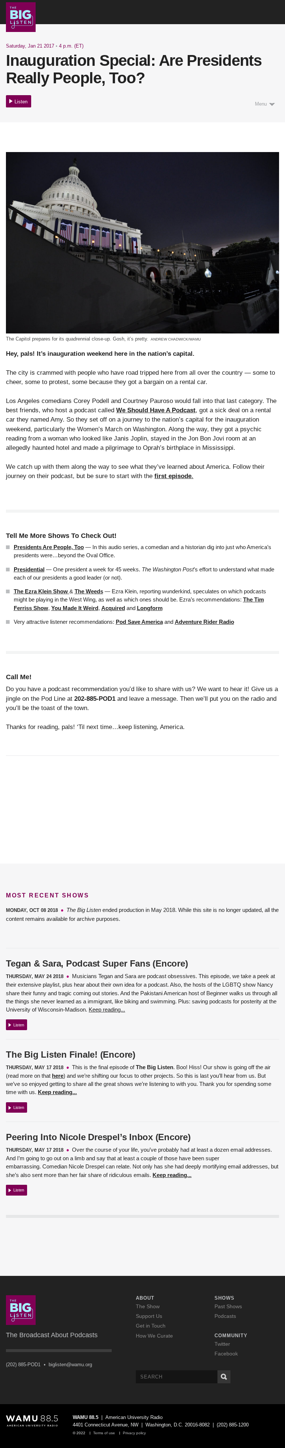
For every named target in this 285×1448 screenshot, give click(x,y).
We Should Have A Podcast (156, 410)
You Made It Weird (74, 608)
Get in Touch (151, 1326)
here (57, 1076)
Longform (150, 608)
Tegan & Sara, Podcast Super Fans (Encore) (97, 963)
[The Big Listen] (21, 16)
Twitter (222, 1344)
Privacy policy (134, 1433)
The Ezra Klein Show (41, 591)
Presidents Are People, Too (49, 547)
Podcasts (225, 1316)
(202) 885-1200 (233, 1425)
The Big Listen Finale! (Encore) (70, 1054)
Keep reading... (107, 1009)
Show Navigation (275, 12)
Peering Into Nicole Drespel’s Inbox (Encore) (98, 1137)
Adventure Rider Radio (204, 622)
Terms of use (104, 1433)
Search (223, 1376)
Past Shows (228, 1306)
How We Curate (154, 1336)
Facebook (226, 1354)
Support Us (149, 1316)
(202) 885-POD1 (23, 1364)
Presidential (29, 569)
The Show (148, 1306)
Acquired (113, 608)
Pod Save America (139, 622)
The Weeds (89, 591)
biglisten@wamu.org (70, 1364)
